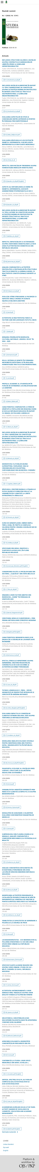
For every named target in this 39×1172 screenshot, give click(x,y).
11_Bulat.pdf (9, 331)
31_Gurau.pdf (9, 828)
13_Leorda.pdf (9, 378)
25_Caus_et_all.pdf (10, 684)
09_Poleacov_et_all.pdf (12, 291)
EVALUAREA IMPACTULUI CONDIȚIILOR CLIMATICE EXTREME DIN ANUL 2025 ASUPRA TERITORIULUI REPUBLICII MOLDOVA (18, 719)
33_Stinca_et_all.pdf (11, 890)
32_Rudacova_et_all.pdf (12, 862)
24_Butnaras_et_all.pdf (12, 655)
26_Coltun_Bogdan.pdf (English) (15, 708)
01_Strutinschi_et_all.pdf (12, 80)
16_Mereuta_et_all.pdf (12, 458)
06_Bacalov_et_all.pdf (11, 204)
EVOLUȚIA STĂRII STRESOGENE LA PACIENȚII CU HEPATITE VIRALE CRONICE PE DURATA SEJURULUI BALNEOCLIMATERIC (19, 300)
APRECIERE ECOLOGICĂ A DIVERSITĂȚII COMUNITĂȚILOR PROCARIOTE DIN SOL (18, 1043)
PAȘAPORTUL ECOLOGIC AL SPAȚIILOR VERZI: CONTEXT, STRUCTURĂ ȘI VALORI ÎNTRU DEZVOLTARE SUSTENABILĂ (18, 771)
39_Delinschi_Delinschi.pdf (13, 1036)
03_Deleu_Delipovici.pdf (12, 135)
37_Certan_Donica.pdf (12, 985)
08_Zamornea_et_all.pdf (12, 261)
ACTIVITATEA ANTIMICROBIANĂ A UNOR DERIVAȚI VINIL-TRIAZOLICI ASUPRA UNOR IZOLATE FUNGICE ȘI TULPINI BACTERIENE (19, 997)
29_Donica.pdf (9, 784)
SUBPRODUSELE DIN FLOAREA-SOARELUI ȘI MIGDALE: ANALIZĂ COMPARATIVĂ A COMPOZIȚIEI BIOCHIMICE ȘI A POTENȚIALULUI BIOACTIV (19, 843)
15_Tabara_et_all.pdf (11, 427)
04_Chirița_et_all (10, 160)
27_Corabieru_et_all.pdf (12, 735)
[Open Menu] (2, 2)
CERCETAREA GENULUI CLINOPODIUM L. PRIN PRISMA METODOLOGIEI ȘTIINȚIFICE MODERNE (19, 620)
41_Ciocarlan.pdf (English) (13, 1074)
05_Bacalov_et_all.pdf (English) (14, 181)
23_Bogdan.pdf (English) (12, 632)
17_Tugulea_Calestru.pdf (12, 484)
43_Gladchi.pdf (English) (12, 1129)
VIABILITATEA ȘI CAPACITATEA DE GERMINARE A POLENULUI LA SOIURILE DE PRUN (19, 923)
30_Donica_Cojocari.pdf (12, 807)
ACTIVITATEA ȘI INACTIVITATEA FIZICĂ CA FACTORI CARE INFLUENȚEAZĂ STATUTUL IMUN (19, 320)
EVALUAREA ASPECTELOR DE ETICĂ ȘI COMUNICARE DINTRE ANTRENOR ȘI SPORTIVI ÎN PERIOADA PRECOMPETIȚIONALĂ (18, 121)
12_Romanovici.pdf (11, 355)
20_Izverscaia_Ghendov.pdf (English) (16, 566)
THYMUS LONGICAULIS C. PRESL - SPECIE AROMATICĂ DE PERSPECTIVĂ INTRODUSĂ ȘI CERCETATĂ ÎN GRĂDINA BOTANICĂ (18, 694)
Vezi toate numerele (9, 1132)
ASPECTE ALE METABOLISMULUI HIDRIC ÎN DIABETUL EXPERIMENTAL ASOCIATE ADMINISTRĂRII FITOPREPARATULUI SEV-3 (19, 191)
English (5, 1150)
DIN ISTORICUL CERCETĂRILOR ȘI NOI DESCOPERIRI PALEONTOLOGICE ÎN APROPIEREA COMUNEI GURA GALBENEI (19, 1022)
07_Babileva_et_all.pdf (12, 236)
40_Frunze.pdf (9, 1055)
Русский (6, 1147)
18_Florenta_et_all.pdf (12, 517)
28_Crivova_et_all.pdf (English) (14, 763)
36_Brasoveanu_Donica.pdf (13, 959)
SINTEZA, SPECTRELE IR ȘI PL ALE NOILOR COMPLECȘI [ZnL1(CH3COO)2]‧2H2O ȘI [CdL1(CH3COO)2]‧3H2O (18, 1086)
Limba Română (8, 1144)
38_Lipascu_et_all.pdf (11, 1012)
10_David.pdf (9, 312)
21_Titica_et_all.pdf (11, 589)
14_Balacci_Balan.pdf (11, 401)
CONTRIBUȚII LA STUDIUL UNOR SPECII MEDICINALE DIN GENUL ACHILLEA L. (17, 1062)
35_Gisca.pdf (9, 934)
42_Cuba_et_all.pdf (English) (13, 1101)
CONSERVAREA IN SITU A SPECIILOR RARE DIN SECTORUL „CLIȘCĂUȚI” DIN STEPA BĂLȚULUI (19, 576)
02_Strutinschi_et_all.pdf (12, 111)
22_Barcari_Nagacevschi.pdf (13, 612)
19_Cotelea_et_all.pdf (11, 543)
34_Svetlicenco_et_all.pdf (12, 915)
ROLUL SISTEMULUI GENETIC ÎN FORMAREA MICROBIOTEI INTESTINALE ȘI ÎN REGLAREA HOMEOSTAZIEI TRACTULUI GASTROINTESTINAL (19, 364)
